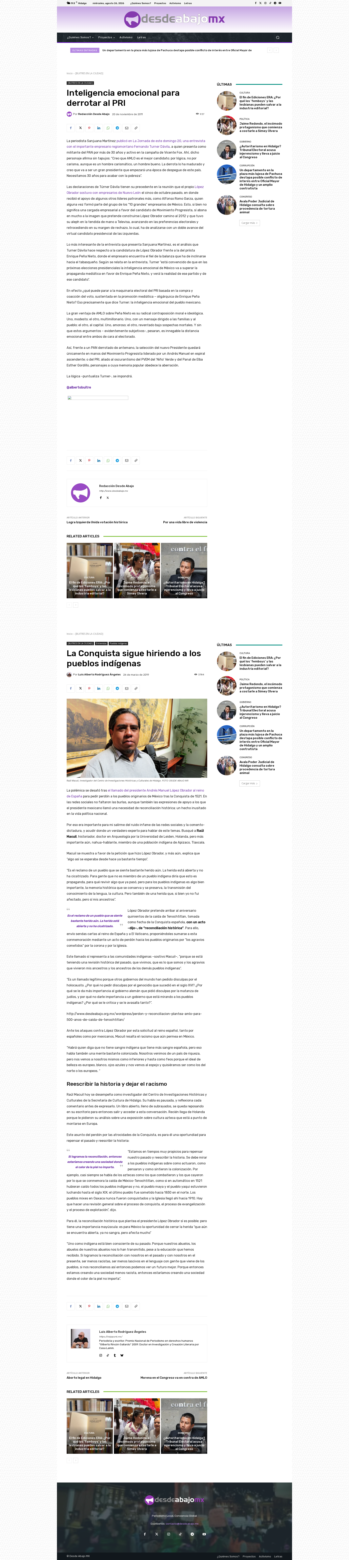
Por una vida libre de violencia (185, 522)
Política (136, 577)
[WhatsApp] (108, 128)
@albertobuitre (79, 387)
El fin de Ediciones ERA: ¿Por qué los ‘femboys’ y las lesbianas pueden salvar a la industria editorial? (90, 588)
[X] (80, 128)
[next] (276, 50)
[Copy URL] (136, 128)
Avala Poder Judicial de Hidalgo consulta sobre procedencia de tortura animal (155, 50)
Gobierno (183, 577)
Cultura (89, 577)
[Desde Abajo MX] (174, 20)
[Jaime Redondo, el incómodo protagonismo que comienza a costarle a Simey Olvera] (137, 570)
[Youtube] (280, 3)
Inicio (70, 73)
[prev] (269, 50)
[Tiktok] (270, 3)
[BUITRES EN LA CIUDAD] (89, 73)
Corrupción (247, 165)
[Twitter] (260, 3)
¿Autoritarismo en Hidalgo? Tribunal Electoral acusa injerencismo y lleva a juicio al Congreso (184, 588)
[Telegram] (275, 3)
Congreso (246, 197)
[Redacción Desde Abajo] (70, 114)
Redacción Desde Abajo (93, 114)
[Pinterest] (89, 128)
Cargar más (248, 223)
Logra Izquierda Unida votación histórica (97, 522)
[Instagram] (265, 3)
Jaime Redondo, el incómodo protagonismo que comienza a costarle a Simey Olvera (136, 588)
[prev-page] (69, 605)
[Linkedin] (99, 128)
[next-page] (75, 605)
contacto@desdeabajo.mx (182, 1523)
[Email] (126, 128)
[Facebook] (255, 3)
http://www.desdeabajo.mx (113, 491)
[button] (277, 37)
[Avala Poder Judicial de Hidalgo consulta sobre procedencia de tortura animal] (227, 205)
